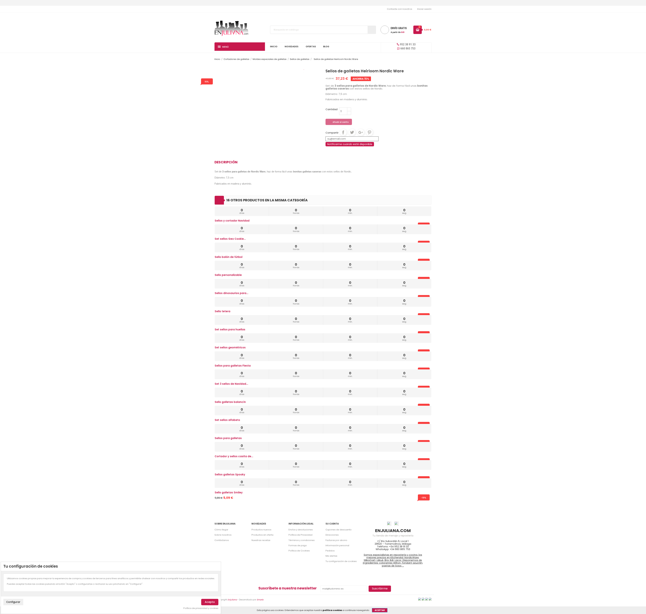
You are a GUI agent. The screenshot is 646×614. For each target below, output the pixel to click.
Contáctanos (221, 540)
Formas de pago (298, 545)
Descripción (226, 162)
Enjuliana (232, 599)
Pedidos (330, 550)
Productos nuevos (261, 529)
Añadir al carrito (339, 122)
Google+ (360, 132)
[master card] (423, 598)
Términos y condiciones (302, 540)
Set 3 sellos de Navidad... (231, 384)
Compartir (343, 132)
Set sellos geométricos (230, 347)
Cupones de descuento (339, 529)
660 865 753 (407, 48)
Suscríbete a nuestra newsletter (287, 588)
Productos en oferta (262, 534)
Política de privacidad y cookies (200, 608)
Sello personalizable (228, 275)
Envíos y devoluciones (301, 529)
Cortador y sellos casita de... (234, 456)
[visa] (419, 598)
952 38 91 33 (407, 44)
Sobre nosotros (222, 534)
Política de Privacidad (300, 534)
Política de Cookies (299, 550)
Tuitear (352, 132)
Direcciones (332, 534)
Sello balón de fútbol (228, 257)
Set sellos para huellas (230, 329)
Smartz (260, 599)
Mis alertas (331, 555)
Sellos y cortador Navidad (232, 220)
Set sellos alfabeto (227, 420)
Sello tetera (222, 311)
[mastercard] (430, 598)
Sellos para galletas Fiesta (233, 365)
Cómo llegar (221, 529)
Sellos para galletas (228, 438)
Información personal (337, 545)
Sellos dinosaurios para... (231, 293)
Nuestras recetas (261, 540)
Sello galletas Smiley (229, 492)
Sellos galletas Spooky (230, 474)
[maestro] (426, 598)
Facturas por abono (336, 540)
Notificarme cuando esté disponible (349, 144)
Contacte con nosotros (399, 9)
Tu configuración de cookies (341, 561)
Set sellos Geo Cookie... (230, 239)
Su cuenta (332, 523)
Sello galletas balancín (230, 402)
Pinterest (369, 132)
